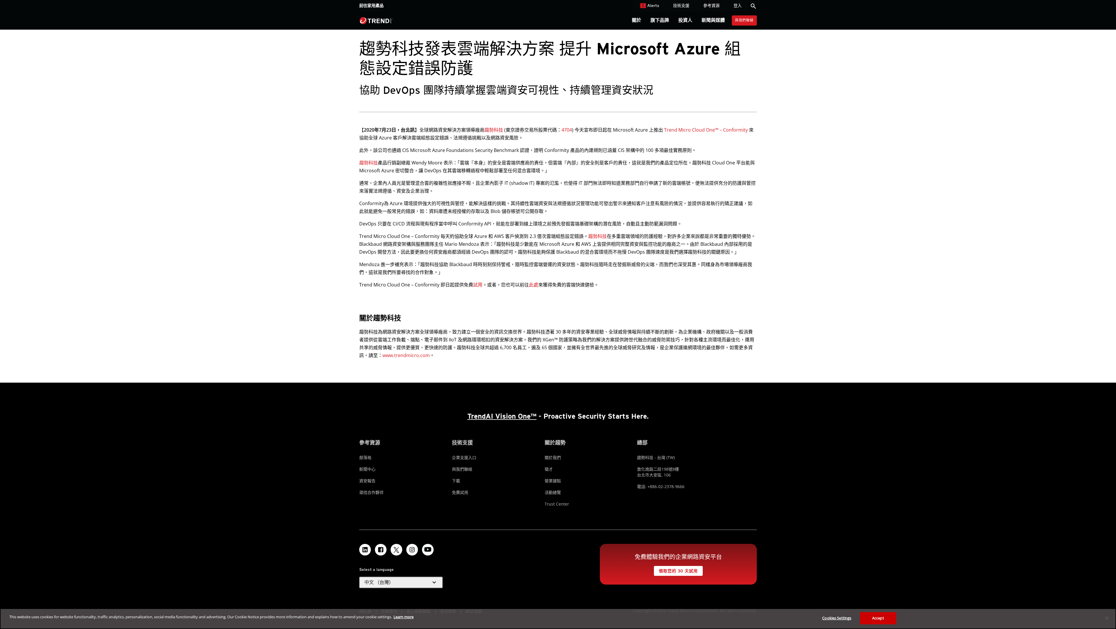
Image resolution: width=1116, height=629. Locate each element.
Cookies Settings (836, 618)
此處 (533, 285)
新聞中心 (367, 469)
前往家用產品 (371, 5)
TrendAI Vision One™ (501, 416)
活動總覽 (553, 492)
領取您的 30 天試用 (678, 571)
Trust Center (557, 504)
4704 (566, 130)
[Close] (1106, 618)
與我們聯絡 (744, 20)
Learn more (404, 616)
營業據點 (553, 480)
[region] (558, 618)
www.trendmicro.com (406, 355)
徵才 (549, 469)
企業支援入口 (464, 457)
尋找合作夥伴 (371, 492)
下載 (456, 480)
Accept (878, 618)
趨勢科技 (493, 130)
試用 (477, 285)
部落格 (365, 457)
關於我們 (553, 457)
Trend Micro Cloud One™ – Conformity (706, 130)
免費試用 (460, 492)
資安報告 (367, 480)
